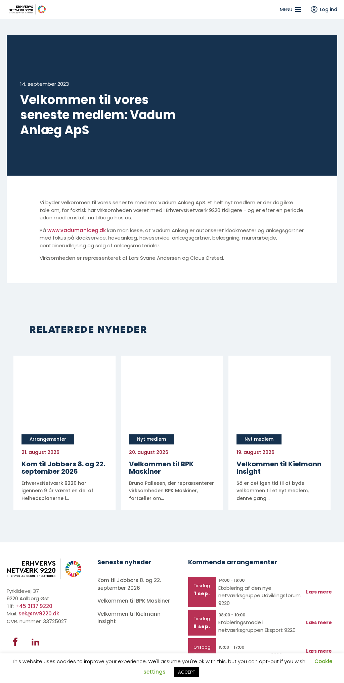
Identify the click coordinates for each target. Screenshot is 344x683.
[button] (286, 9)
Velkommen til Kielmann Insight (129, 617)
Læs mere (319, 591)
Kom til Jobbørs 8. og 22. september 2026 (129, 584)
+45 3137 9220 (33, 606)
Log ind (328, 9)
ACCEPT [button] (186, 672)
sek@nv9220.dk (38, 613)
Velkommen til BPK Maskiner (134, 600)
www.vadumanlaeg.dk (76, 230)
